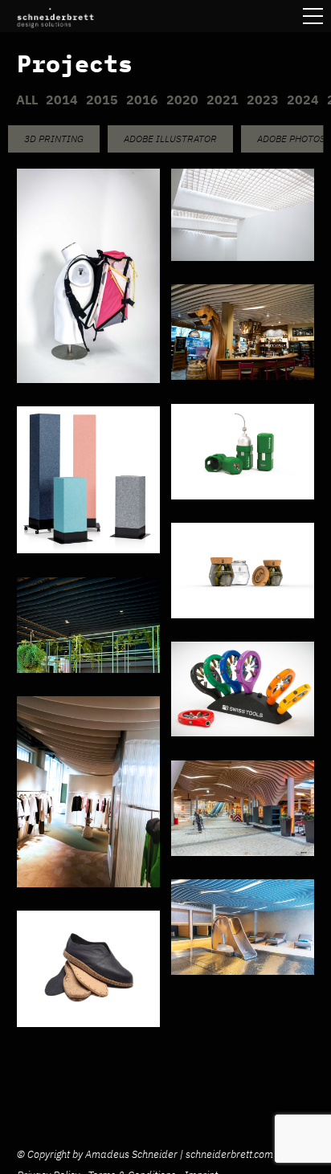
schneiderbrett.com (229, 1154)
